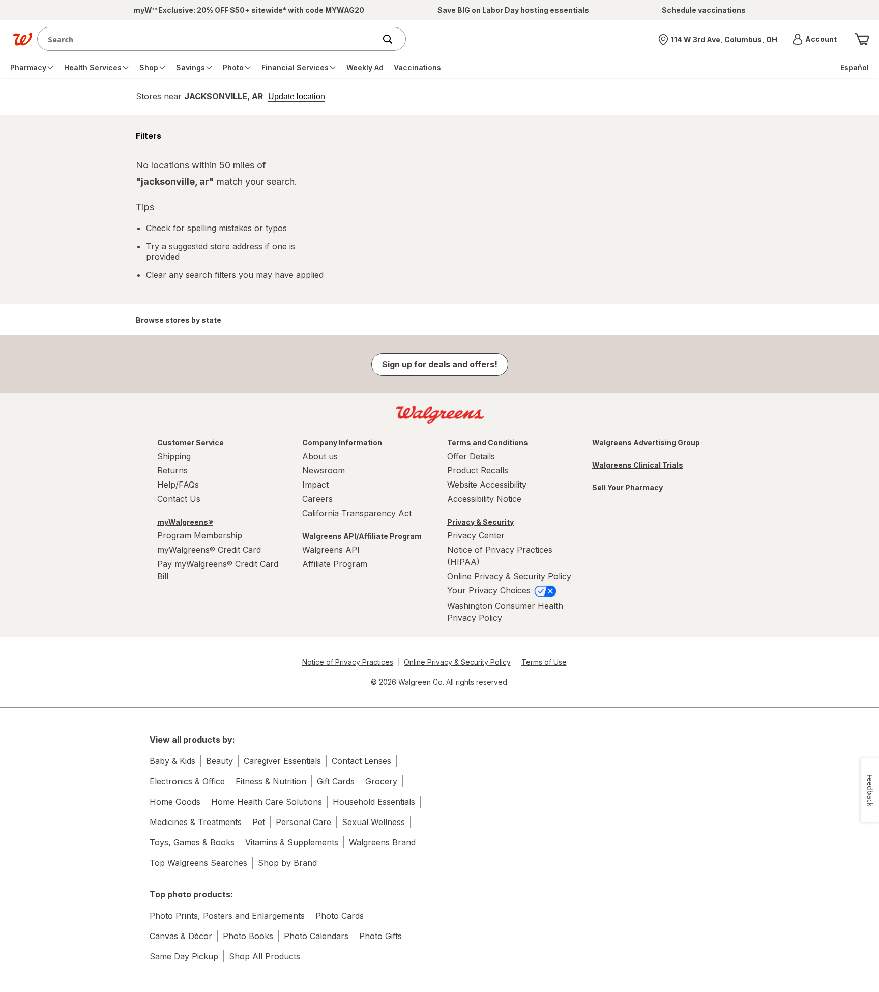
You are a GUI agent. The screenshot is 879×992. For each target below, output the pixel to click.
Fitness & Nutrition (271, 781)
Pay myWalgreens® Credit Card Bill (217, 570)
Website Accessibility (486, 484)
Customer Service (190, 442)
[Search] (392, 39)
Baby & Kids (172, 761)
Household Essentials (374, 802)
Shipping (174, 456)
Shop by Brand (287, 863)
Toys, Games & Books (192, 842)
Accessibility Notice (484, 499)
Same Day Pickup (184, 956)
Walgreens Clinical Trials (637, 465)
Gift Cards (336, 781)
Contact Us (178, 499)
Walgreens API (331, 550)
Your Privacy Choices (490, 590)
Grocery (381, 781)
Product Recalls (477, 470)
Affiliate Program (334, 564)
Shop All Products (264, 956)
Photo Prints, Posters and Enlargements (227, 916)
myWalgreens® (185, 522)
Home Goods (175, 802)
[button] (814, 39)
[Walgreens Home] (22, 39)
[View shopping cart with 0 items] (861, 39)
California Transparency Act (357, 513)
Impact (315, 484)
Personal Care (303, 822)
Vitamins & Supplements (291, 842)
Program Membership (199, 535)
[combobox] (209, 38)
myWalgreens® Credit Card (209, 550)
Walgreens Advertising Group (646, 442)
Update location (296, 96)
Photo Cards (339, 916)
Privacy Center (476, 535)
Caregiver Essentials (282, 761)
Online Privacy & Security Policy (509, 576)
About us (320, 456)
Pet (258, 822)
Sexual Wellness (373, 822)
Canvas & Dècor (181, 936)
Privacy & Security (480, 522)
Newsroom (323, 470)
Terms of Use (544, 662)
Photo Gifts (380, 936)
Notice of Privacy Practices (347, 662)
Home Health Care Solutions (266, 802)
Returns (172, 470)
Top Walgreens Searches (198, 863)
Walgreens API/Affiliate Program (362, 536)
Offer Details (471, 456)
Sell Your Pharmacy (627, 487)
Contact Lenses (361, 761)
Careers (317, 499)
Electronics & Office (187, 781)
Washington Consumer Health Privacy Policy (505, 612)
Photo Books (248, 936)
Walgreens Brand (382, 842)
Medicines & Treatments (196, 822)
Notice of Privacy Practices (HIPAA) (499, 556)
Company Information (342, 442)
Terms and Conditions (487, 442)
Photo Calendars (316, 936)
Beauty (219, 761)
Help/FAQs (178, 484)
